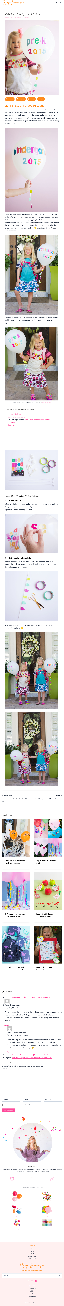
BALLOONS (17, 1203)
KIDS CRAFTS (52, 1182)
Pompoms (47, 1203)
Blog (32, 1248)
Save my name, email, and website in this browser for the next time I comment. (30, 1105)
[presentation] (16, 838)
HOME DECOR (12, 1182)
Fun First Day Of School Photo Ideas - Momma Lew (32, 1058)
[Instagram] (32, 1281)
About (32, 1251)
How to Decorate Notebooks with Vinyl (14, 799)
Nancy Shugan (10, 1005)
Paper (47, 1216)
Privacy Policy (32, 1256)
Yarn (17, 1216)
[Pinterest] (36, 1281)
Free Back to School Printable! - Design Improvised (31, 997)
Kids (32, 1293)
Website (47, 1099)
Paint (47, 1229)
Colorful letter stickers (16, 417)
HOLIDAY (32, 1182)
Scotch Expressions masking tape (37, 420)
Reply (6, 1025)
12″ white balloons (15, 414)
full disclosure (47, 403)
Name (6, 1099)
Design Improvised (14, 1032)
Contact (32, 1253)
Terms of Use (32, 1258)
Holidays (32, 1291)
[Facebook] (28, 1281)
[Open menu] (60, 3)
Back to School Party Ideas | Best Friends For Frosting (33, 1055)
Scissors (11, 425)
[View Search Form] (56, 3)
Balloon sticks (13, 422)
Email (26, 1099)
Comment (6, 1068)
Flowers (17, 1229)
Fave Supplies (32, 1296)
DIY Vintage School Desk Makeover (48, 797)
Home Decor (32, 1288)
